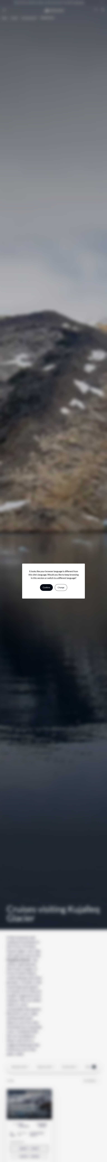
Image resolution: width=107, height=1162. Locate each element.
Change (61, 587)
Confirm (46, 587)
